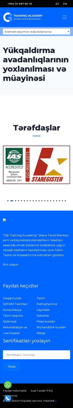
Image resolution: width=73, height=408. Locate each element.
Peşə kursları (46, 321)
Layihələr (43, 310)
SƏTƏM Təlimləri (15, 304)
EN (65, 3)
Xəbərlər (43, 315)
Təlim (41, 298)
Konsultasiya (12, 310)
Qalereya (9, 321)
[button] (7, 200)
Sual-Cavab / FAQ (42, 390)
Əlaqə (41, 333)
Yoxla (11, 366)
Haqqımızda (12, 298)
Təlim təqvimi (13, 315)
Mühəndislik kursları (51, 327)
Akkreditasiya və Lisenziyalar (15, 330)
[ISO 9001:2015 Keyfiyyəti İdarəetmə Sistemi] (36, 165)
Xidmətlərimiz (47, 304)
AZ (57, 3)
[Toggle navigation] (64, 17)
